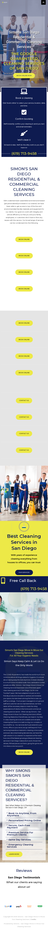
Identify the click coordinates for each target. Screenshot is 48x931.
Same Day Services (19, 839)
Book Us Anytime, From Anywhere (21, 814)
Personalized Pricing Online (24, 820)
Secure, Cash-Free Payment (18, 826)
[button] (24, 814)
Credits (33, 919)
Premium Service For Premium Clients (20, 833)
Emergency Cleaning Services (20, 845)
